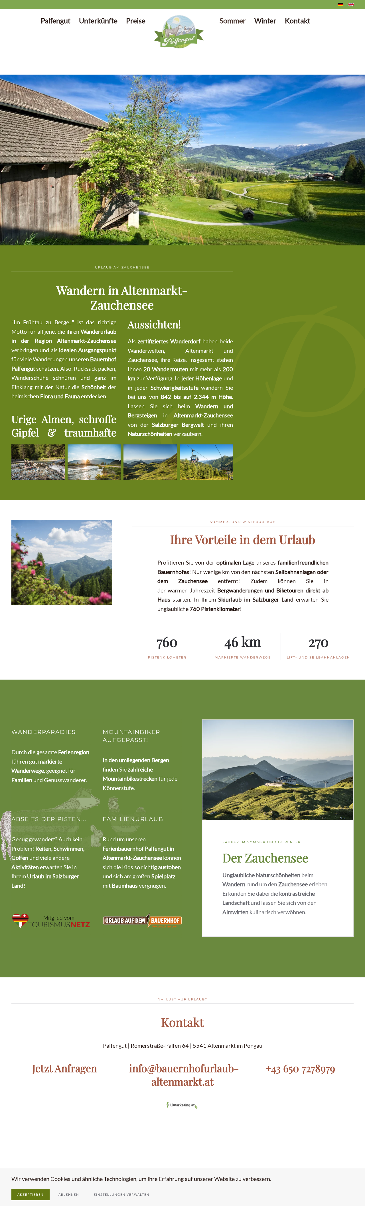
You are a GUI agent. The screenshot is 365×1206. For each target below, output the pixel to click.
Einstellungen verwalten (121, 1194)
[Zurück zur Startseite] (182, 32)
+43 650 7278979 (300, 1068)
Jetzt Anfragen (64, 1068)
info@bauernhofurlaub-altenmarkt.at (184, 1074)
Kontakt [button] (297, 20)
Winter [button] (265, 20)
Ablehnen (68, 1194)
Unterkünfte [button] (98, 20)
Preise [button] (135, 20)
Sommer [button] (233, 20)
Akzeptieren (30, 1194)
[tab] (169, 238)
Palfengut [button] (55, 20)
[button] (10, 160)
